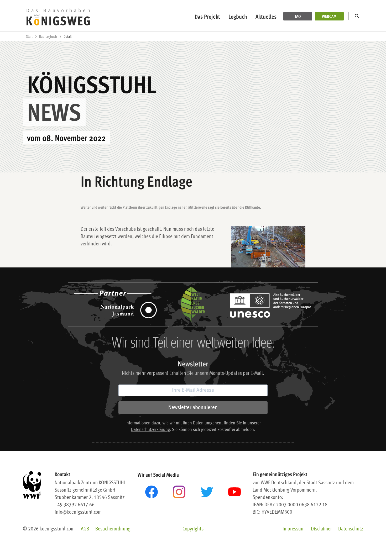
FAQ (298, 16)
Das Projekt (207, 16)
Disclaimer (321, 529)
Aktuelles (266, 16)
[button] (358, 16)
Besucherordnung (113, 529)
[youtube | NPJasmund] (234, 491)
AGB (85, 529)
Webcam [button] (329, 16)
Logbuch (237, 16)
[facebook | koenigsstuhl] (151, 492)
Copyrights (193, 529)
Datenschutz (350, 529)
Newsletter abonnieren (193, 407)
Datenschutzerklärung (150, 430)
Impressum (294, 529)
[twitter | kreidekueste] (207, 492)
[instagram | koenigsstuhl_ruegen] (179, 492)
